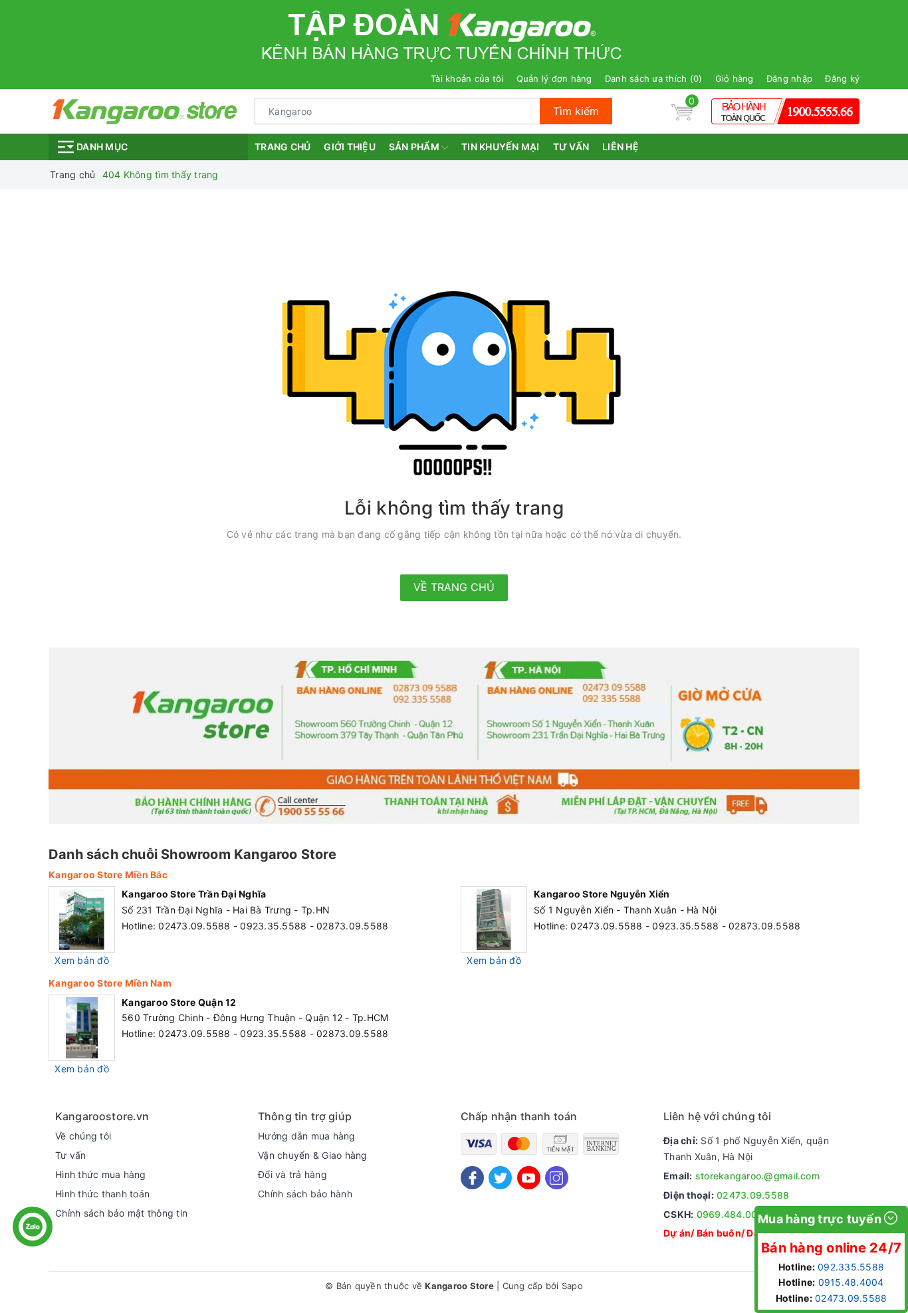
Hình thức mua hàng (100, 1174)
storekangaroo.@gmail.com (757, 1175)
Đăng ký (842, 78)
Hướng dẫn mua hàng (307, 1135)
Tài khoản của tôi (467, 78)
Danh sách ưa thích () (654, 78)
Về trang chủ (454, 587)
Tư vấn (571, 146)
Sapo (572, 1285)
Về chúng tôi (83, 1135)
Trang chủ (282, 146)
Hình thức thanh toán (102, 1193)
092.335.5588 (851, 1266)
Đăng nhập (789, 78)
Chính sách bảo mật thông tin (121, 1213)
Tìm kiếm (576, 111)
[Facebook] (472, 1177)
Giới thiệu (350, 146)
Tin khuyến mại (500, 146)
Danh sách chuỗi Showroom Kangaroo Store (192, 854)
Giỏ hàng (734, 78)
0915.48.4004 (851, 1282)
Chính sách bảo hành (305, 1193)
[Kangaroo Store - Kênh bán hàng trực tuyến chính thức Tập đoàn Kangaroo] (145, 110)
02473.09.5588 (753, 1195)
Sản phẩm (415, 146)
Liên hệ (620, 146)
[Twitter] (500, 1177)
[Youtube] (528, 1177)
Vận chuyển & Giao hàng (313, 1155)
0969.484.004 (730, 1214)
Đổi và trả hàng (292, 1174)
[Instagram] (556, 1177)
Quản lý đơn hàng (554, 78)
